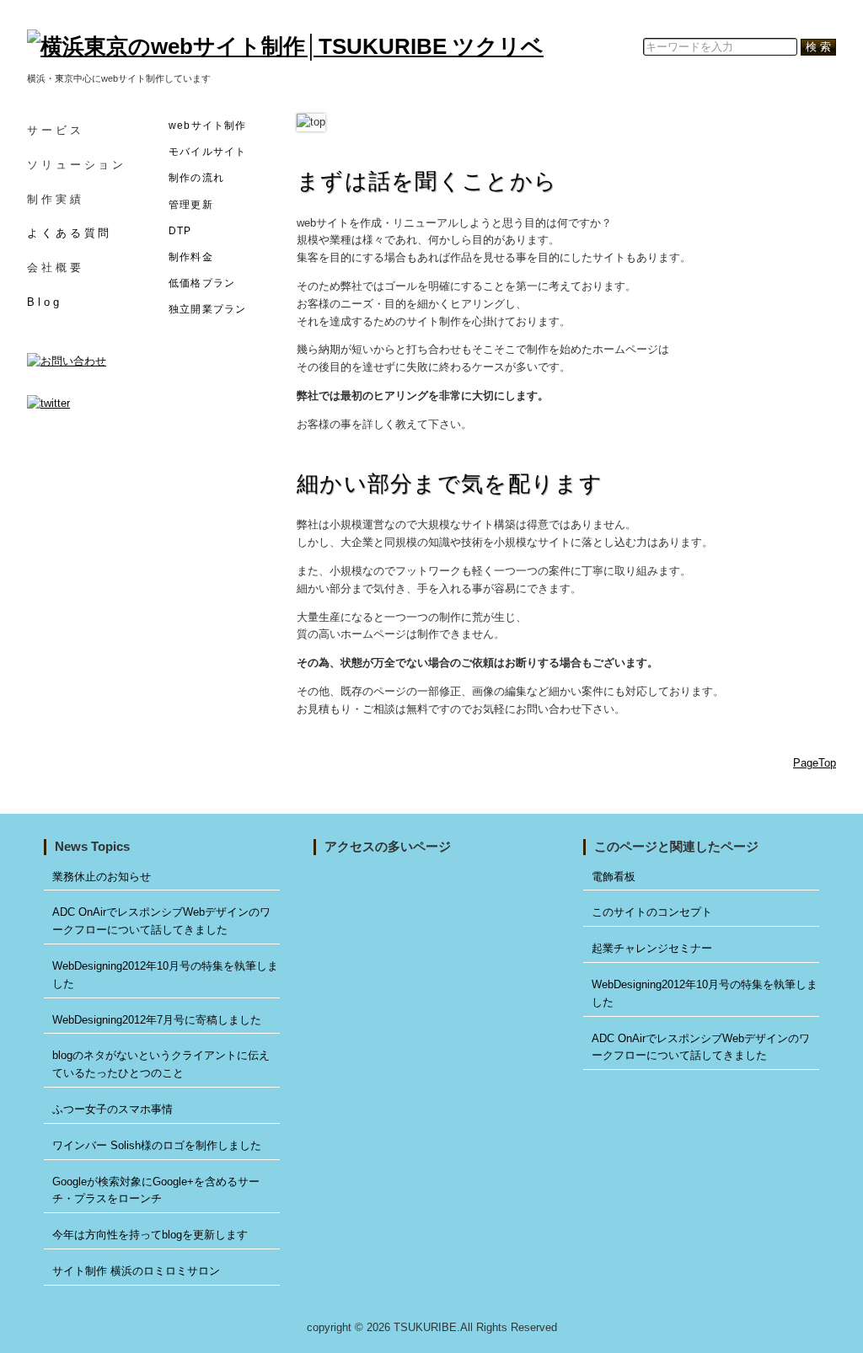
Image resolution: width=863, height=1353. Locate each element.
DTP (180, 231)
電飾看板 (613, 876)
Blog (44, 302)
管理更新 (191, 205)
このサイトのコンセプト (652, 912)
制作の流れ (196, 178)
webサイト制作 (208, 125)
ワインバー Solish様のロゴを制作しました (156, 1145)
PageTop (814, 763)
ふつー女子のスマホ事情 (112, 1109)
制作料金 (191, 257)
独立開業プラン (207, 309)
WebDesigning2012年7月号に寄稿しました (156, 1019)
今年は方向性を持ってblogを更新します (150, 1234)
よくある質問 (69, 233)
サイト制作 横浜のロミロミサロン (136, 1271)
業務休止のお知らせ (101, 876)
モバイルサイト (207, 152)
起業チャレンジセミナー (652, 948)
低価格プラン (202, 283)
